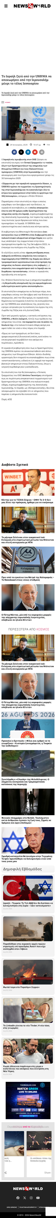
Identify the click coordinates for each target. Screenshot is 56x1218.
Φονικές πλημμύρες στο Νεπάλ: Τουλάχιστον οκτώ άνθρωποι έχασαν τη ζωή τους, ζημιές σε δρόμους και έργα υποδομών (26, 820)
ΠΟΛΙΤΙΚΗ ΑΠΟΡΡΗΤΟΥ (28, 1207)
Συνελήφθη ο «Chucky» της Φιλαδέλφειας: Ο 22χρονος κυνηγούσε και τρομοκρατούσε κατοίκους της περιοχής (25, 782)
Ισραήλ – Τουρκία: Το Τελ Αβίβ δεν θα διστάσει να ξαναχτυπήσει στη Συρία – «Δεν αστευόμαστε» (28, 904)
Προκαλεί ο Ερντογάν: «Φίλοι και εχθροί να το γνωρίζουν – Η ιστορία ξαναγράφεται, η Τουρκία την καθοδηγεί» (26, 743)
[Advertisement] (28, 42)
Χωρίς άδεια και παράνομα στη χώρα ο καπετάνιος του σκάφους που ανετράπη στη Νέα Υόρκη (26, 1069)
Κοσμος (7, 102)
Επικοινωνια (44, 1207)
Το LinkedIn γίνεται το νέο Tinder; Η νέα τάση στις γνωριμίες (26, 1026)
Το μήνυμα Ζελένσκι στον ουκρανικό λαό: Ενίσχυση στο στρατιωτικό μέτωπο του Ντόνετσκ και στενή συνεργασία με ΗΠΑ (27, 540)
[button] (14, 152)
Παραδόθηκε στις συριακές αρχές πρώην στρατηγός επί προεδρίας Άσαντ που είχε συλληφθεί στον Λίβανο (24, 946)
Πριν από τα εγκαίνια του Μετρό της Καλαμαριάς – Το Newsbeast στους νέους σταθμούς (27, 578)
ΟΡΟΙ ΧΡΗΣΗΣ (12, 1207)
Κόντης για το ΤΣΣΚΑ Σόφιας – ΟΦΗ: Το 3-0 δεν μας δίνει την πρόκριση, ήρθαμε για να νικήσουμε (27, 501)
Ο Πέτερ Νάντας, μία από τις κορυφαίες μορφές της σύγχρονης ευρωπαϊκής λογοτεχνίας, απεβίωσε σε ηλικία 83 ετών (26, 617)
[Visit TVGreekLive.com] (28, 1100)
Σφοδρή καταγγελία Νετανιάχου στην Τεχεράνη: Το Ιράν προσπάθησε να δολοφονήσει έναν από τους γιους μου (27, 859)
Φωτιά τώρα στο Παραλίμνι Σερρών (21, 987)
